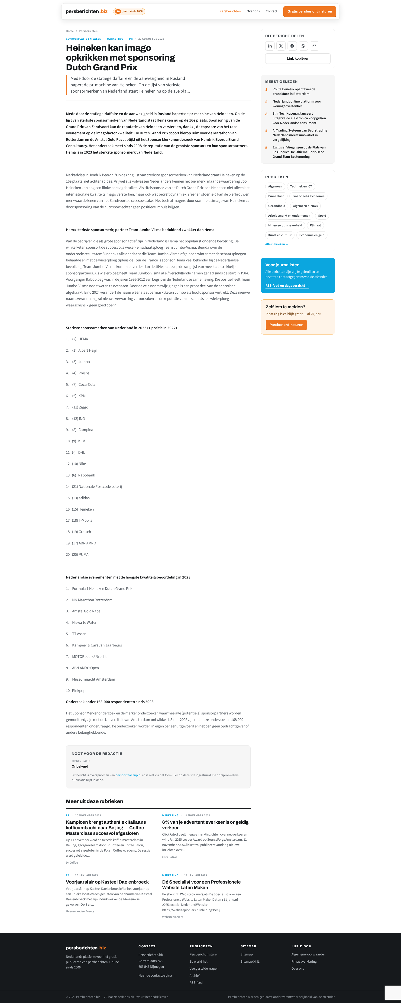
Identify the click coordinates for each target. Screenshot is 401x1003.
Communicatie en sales (83, 39)
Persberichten (230, 11)
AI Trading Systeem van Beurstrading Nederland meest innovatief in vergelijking (300, 135)
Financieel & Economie (308, 196)
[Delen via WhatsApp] (303, 46)
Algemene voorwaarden (308, 954)
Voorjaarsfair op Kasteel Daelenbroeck (107, 881)
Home (70, 31)
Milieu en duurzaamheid (285, 225)
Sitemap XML (250, 961)
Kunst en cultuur (279, 235)
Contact (271, 11)
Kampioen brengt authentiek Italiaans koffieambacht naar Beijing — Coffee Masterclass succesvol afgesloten (106, 828)
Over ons (253, 11)
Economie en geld (311, 235)
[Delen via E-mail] (314, 46)
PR (131, 39)
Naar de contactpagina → (157, 975)
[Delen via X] (281, 46)
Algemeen (275, 186)
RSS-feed (196, 982)
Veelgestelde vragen (204, 968)
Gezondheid (276, 206)
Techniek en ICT (301, 186)
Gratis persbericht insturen (310, 11)
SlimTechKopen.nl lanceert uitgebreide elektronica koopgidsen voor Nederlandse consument (299, 118)
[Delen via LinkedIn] (270, 46)
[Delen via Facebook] (292, 46)
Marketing (115, 39)
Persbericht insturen (286, 325)
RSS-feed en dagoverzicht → (287, 285)
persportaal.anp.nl (128, 775)
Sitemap (247, 954)
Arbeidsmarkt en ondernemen (289, 215)
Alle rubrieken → (277, 244)
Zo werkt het (198, 961)
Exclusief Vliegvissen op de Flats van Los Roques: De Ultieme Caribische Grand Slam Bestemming (299, 152)
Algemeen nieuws (305, 206)
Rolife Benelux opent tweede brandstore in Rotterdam (294, 91)
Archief (195, 975)
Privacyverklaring (304, 961)
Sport (322, 215)
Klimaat (315, 225)
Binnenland (276, 196)
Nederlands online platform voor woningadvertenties (297, 104)
